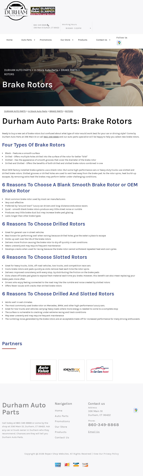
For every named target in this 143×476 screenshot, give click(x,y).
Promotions (46, 39)
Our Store (65, 39)
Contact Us (101, 39)
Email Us (94, 432)
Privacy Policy (111, 453)
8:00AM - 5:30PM (73, 28)
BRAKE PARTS (69, 70)
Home (9, 39)
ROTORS (9, 74)
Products (82, 39)
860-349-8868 (40, 25)
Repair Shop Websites (57, 453)
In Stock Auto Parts (46, 70)
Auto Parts (26, 39)
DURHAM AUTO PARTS (17, 70)
